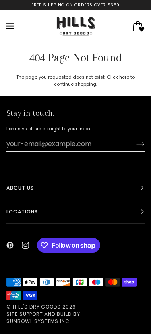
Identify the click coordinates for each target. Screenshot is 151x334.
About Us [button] (20, 187)
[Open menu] (18, 26)
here (124, 77)
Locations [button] (22, 211)
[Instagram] (25, 245)
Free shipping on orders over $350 (75, 5)
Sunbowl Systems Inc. (38, 321)
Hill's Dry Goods (37, 306)
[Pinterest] (10, 245)
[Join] (134, 144)
